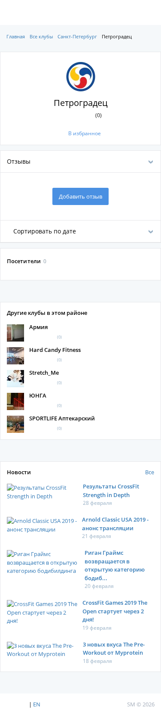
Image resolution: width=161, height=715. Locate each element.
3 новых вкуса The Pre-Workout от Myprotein (114, 648)
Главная (15, 36)
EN (36, 704)
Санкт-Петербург (77, 36)
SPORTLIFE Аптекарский (62, 418)
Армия (38, 327)
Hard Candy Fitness (55, 350)
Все (149, 472)
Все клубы (41, 36)
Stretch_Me (44, 372)
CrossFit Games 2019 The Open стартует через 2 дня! (114, 611)
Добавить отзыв (80, 196)
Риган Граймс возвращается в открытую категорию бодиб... (115, 565)
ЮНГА (37, 395)
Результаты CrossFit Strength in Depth (111, 490)
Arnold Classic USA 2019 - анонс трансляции (115, 524)
